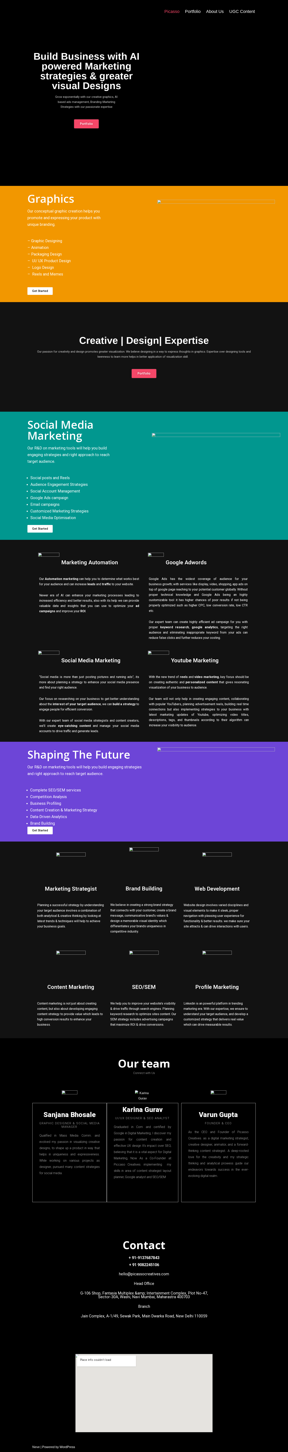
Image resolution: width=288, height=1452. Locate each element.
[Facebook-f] (135, 1337)
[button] (40, 291)
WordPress (67, 1447)
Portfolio (193, 11)
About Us (215, 11)
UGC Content (242, 11)
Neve (36, 1447)
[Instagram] (152, 1337)
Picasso (171, 11)
